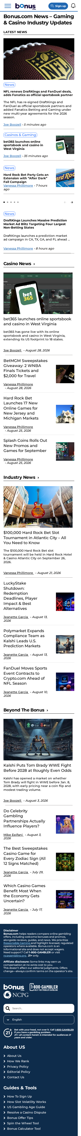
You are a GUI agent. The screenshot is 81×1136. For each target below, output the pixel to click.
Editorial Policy (18, 1072)
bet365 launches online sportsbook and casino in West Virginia (23, 145)
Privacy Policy (18, 1067)
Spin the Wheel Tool (23, 1123)
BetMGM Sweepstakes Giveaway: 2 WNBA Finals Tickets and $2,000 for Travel (25, 368)
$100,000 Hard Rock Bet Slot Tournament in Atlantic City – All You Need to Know (34, 537)
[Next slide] (72, 202)
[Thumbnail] (38, 293)
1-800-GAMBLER (64, 1029)
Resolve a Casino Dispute (26, 1112)
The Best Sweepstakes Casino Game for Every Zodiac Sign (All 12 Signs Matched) (25, 856)
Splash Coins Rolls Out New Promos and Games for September (25, 445)
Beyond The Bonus (23, 710)
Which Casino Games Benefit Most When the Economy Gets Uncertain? (24, 893)
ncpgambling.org (15, 955)
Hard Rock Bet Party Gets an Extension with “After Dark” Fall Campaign (26, 178)
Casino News (17, 263)
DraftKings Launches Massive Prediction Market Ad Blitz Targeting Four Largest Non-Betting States (35, 224)
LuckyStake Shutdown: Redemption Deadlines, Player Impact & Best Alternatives (20, 596)
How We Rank (18, 1061)
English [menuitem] (17, 1019)
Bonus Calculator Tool (24, 1129)
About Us (14, 1056)
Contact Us (15, 1077)
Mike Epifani (13, 835)
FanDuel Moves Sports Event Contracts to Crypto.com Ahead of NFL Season (25, 676)
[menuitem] (38, 1019)
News (9, 85)
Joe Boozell (12, 125)
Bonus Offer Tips (20, 1118)
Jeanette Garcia (16, 617)
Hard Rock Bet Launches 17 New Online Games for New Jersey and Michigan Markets (20, 408)
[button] (7, 6)
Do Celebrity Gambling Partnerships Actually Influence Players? (24, 818)
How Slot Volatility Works (26, 1102)
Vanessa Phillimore (18, 185)
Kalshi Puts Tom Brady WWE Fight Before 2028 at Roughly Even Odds (37, 768)
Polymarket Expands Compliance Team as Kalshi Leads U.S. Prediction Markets (23, 638)
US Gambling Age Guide (26, 1107)
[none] (38, 1019)
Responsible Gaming (17, 943)
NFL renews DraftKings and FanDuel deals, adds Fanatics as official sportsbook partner (38, 93)
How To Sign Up (19, 1096)
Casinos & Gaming (20, 135)
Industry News (19, 477)
